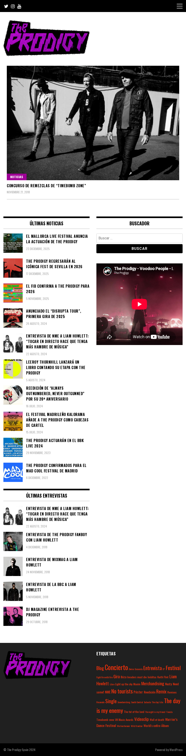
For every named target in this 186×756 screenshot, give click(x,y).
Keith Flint (163, 677)
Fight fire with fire (104, 677)
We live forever (123, 726)
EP (164, 669)
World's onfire (152, 725)
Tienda (169, 712)
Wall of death (157, 719)
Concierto (116, 667)
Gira (116, 676)
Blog (100, 668)
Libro (112, 684)
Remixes (172, 692)
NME (107, 691)
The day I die (157, 702)
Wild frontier (137, 726)
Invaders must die (137, 677)
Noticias (16, 176)
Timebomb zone (105, 719)
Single (111, 701)
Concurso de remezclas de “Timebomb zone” (46, 185)
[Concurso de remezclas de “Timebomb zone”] (93, 123)
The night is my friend (155, 712)
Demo (131, 669)
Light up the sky (123, 684)
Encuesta (138, 669)
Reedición (149, 692)
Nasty (168, 683)
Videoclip (141, 719)
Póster (138, 691)
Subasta (147, 702)
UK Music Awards (124, 719)
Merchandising (152, 683)
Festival (173, 668)
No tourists (122, 691)
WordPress (176, 749)
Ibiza (123, 676)
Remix (161, 691)
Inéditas (152, 677)
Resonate (100, 702)
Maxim (136, 684)
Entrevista (152, 667)
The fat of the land (134, 712)
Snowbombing (123, 702)
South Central (137, 702)
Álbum (165, 725)
